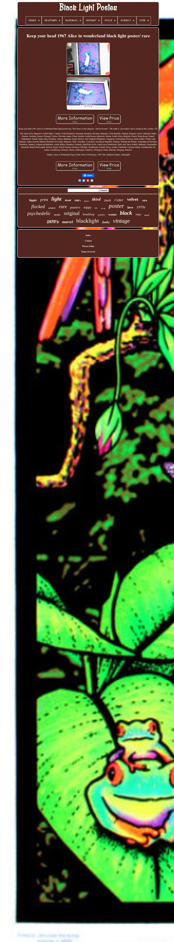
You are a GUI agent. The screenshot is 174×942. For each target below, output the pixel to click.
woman (112, 214)
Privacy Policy (88, 246)
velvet (132, 199)
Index (88, 235)
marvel (67, 222)
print (44, 200)
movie (146, 215)
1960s (138, 214)
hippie (33, 200)
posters (75, 207)
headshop (88, 214)
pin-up (103, 208)
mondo (57, 214)
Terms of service (88, 251)
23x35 (107, 200)
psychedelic (39, 213)
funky (106, 222)
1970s (140, 207)
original (72, 213)
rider (119, 200)
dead (68, 200)
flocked (38, 206)
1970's (53, 221)
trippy (87, 207)
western (51, 208)
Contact (88, 240)
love (130, 207)
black (126, 213)
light (56, 199)
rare (63, 206)
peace (86, 201)
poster (116, 206)
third (96, 199)
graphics (101, 215)
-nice (144, 200)
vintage (121, 221)
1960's (77, 200)
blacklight (87, 220)
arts (96, 208)
